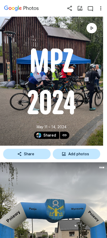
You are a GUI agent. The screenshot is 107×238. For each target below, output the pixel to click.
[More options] (101, 8)
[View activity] (90, 8)
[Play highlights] (91, 28)
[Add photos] (80, 8)
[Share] (69, 8)
